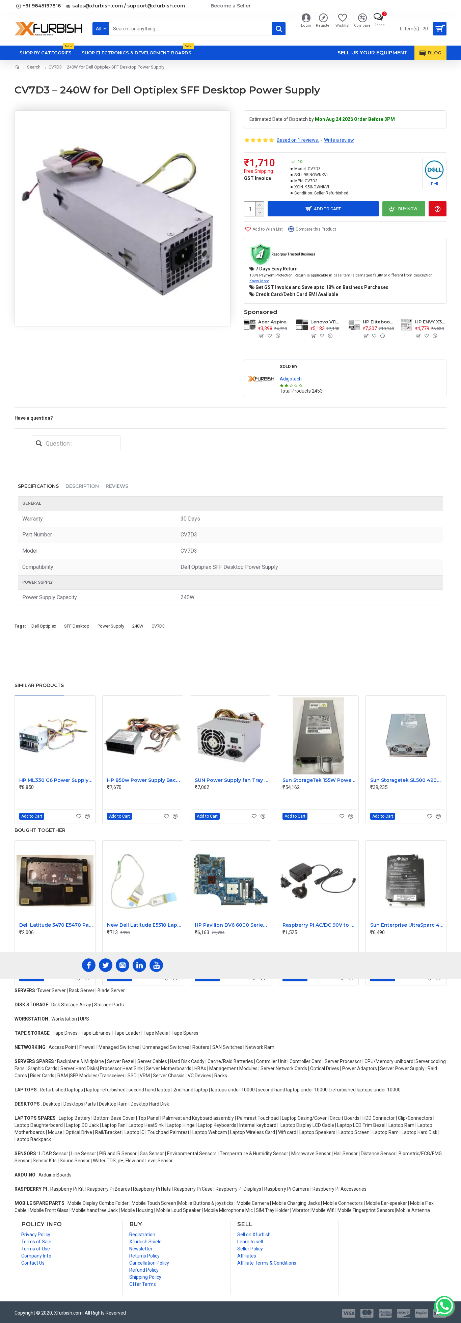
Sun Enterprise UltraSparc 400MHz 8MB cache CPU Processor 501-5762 (407, 925)
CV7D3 (158, 626)
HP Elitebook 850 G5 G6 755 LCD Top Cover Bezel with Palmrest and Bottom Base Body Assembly (378, 321)
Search (33, 67)
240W (137, 626)
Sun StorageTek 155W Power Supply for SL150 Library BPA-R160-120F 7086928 (319, 780)
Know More (259, 281)
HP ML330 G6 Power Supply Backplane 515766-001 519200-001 (56, 780)
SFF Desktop (76, 626)
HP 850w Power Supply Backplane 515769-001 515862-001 (144, 780)
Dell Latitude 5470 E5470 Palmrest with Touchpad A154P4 (56, 925)
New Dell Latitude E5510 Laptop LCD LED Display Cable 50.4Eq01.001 (144, 925)
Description (82, 486)
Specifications (38, 486)
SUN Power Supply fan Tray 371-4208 (232, 780)
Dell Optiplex (43, 626)
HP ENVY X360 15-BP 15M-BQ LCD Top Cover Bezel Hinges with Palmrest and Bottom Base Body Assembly (430, 321)
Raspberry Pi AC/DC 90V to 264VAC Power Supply (319, 925)
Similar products (39, 685)
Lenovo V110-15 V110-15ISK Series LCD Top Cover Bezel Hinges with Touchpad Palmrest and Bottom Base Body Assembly (326, 321)
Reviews (117, 486)
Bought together (40, 830)
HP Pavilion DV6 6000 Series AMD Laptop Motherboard (232, 925)
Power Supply (111, 626)
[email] (38, 443)
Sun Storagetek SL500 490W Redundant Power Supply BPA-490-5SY (407, 780)
